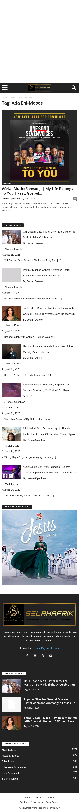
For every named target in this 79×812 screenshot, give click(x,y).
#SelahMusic (9, 183)
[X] (44, 656)
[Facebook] (28, 656)
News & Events (13, 249)
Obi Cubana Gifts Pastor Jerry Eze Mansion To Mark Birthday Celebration (49, 682)
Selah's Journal (10, 773)
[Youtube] (51, 656)
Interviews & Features (14, 767)
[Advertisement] (39, 41)
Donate (50, 797)
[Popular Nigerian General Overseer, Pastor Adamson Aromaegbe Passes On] (11, 704)
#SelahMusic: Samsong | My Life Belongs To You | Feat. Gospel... (37, 191)
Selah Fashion (10, 778)
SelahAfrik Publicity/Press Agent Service (39, 802)
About (28, 797)
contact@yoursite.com (46, 648)
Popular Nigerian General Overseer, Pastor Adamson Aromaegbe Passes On (49, 701)
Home (4, 97)
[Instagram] (36, 656)
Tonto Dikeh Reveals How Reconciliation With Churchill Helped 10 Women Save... (50, 719)
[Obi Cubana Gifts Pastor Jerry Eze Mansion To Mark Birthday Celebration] (11, 686)
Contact (39, 797)
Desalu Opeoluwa (11, 198)
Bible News (8, 761)
